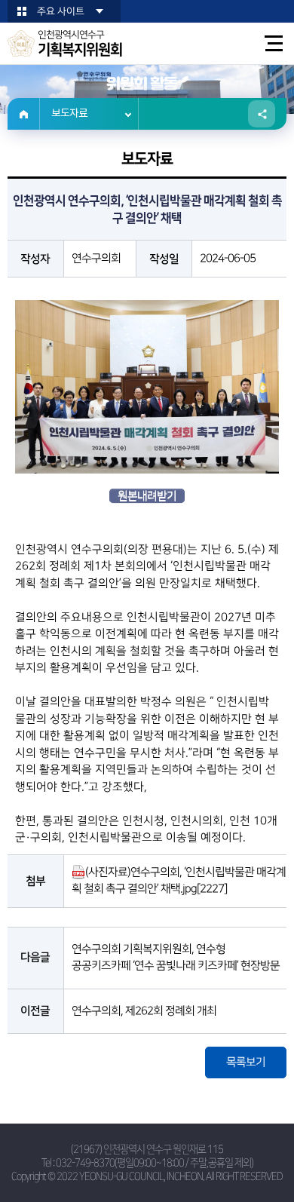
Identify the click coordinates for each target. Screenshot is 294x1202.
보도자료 (69, 114)
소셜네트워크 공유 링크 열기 (261, 113)
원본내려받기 (147, 495)
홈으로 (24, 114)
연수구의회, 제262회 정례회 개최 (144, 1010)
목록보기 (245, 1062)
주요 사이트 (60, 11)
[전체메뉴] (274, 43)
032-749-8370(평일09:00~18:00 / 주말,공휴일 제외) (154, 1163)
